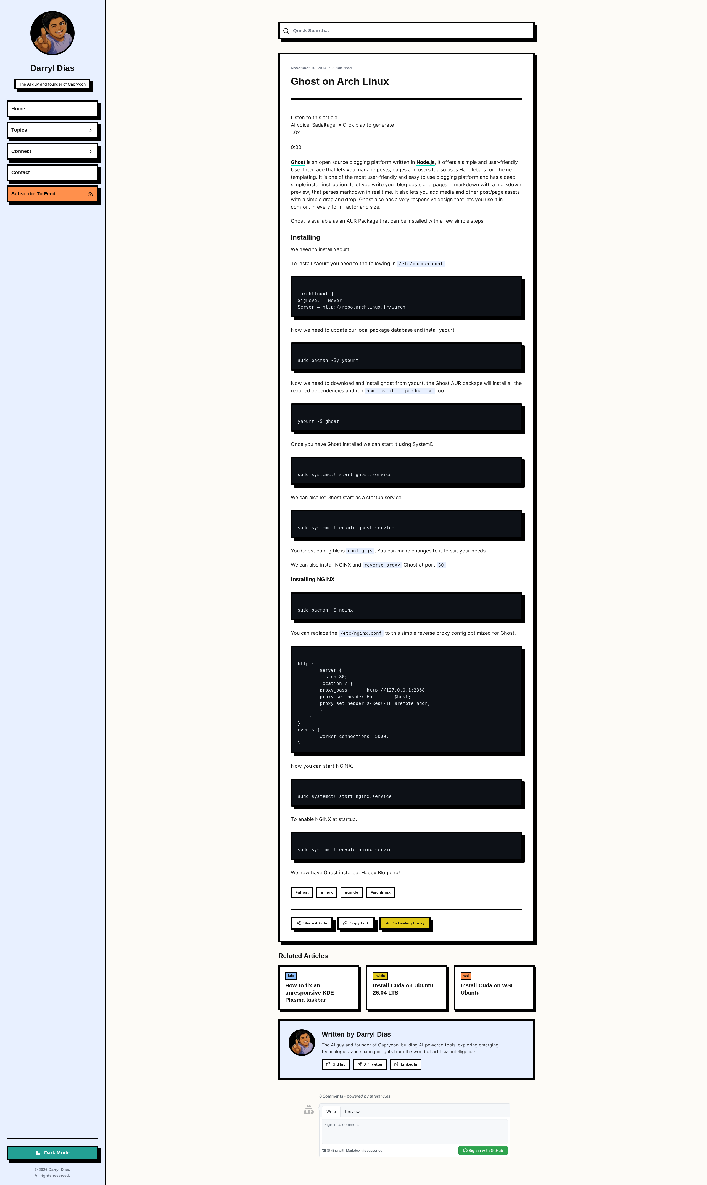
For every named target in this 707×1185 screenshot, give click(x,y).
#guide (351, 892)
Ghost (298, 162)
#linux (327, 892)
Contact (20, 172)
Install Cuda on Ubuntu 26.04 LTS (403, 989)
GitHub (339, 1064)
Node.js (425, 162)
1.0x (295, 132)
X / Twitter (373, 1064)
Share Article (315, 923)
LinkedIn (409, 1064)
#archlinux (381, 892)
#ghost (302, 892)
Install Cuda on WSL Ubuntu (487, 989)
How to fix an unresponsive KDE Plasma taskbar (309, 992)
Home (18, 108)
